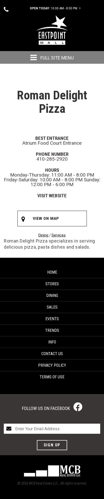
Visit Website (52, 196)
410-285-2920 (52, 159)
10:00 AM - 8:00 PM (54, 8)
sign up (52, 445)
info (52, 342)
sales (52, 307)
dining (52, 295)
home (52, 272)
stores (52, 283)
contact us (52, 353)
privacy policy (52, 365)
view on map (46, 218)
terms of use (52, 377)
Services (58, 235)
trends (52, 330)
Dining (43, 235)
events (52, 318)
